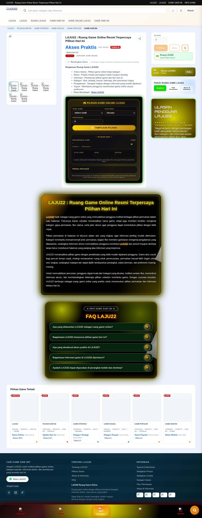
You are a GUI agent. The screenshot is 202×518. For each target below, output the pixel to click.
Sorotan (21, 514)
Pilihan (157, 35)
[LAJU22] (11, 10)
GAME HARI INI (175, 3)
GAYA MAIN (109, 109)
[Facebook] (8, 492)
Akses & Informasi (186, 88)
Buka (174, 48)
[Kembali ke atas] (195, 503)
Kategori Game (144, 480)
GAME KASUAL (57, 28)
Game (160, 88)
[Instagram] (15, 492)
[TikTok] (22, 492)
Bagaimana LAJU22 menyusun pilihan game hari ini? (80, 337)
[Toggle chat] (194, 510)
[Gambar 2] (24, 86)
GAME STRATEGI (41, 28)
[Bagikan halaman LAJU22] (140, 39)
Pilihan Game (78, 471)
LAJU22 (153, 3)
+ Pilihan (160, 48)
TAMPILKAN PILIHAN (104, 128)
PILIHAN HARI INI (24, 28)
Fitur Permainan (173, 88)
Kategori (101, 514)
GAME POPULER (74, 28)
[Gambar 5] (13, 97)
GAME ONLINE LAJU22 (79, 21)
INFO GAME (190, 3)
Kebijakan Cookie (145, 476)
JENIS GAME (77, 109)
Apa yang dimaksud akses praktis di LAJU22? (76, 347)
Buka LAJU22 (97, 92)
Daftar (181, 514)
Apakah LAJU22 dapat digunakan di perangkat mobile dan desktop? (88, 367)
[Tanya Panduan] (185, 48)
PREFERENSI (77, 117)
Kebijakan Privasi (145, 471)
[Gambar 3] (35, 86)
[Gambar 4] (46, 86)
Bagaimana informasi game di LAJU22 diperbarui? (79, 357)
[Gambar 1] (13, 86)
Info (141, 514)
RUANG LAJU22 (38, 21)
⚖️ (181, 10)
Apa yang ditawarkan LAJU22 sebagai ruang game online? (83, 327)
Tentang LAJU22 (79, 467)
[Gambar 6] (24, 97)
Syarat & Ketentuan (146, 467)
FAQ (74, 480)
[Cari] (24, 10)
